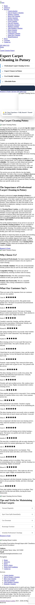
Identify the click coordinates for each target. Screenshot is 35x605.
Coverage (7, 40)
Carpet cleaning (12, 11)
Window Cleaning (13, 14)
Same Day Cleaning (14, 35)
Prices (6, 38)
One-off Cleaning (13, 23)
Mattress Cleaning (13, 26)
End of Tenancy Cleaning (16, 13)
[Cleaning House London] (2, 2)
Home (6, 6)
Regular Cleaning (13, 19)
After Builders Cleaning (15, 28)
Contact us (7, 42)
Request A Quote (5, 91)
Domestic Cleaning (14, 25)
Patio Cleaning (12, 32)
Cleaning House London (7, 601)
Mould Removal (13, 37)
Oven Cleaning (12, 21)
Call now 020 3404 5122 (18, 91)
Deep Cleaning (12, 30)
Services (6, 9)
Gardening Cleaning (14, 33)
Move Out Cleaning (14, 16)
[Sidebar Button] (1, 1)
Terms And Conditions (11, 567)
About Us (7, 7)
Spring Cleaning (13, 18)
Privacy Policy (8, 565)
